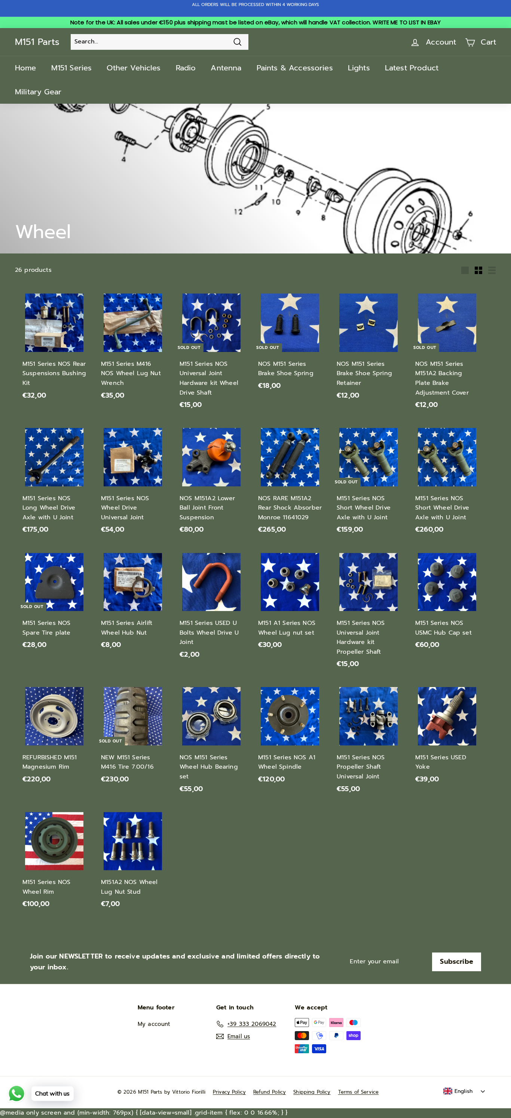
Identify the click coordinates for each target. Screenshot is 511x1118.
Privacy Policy (229, 1092)
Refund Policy (269, 1092)
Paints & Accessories (295, 67)
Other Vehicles (133, 67)
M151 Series (71, 67)
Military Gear (38, 91)
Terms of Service (358, 1092)
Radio (186, 67)
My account (154, 1024)
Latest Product (411, 67)
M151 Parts (37, 42)
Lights (359, 67)
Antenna (226, 67)
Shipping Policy (311, 1092)
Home (25, 67)
